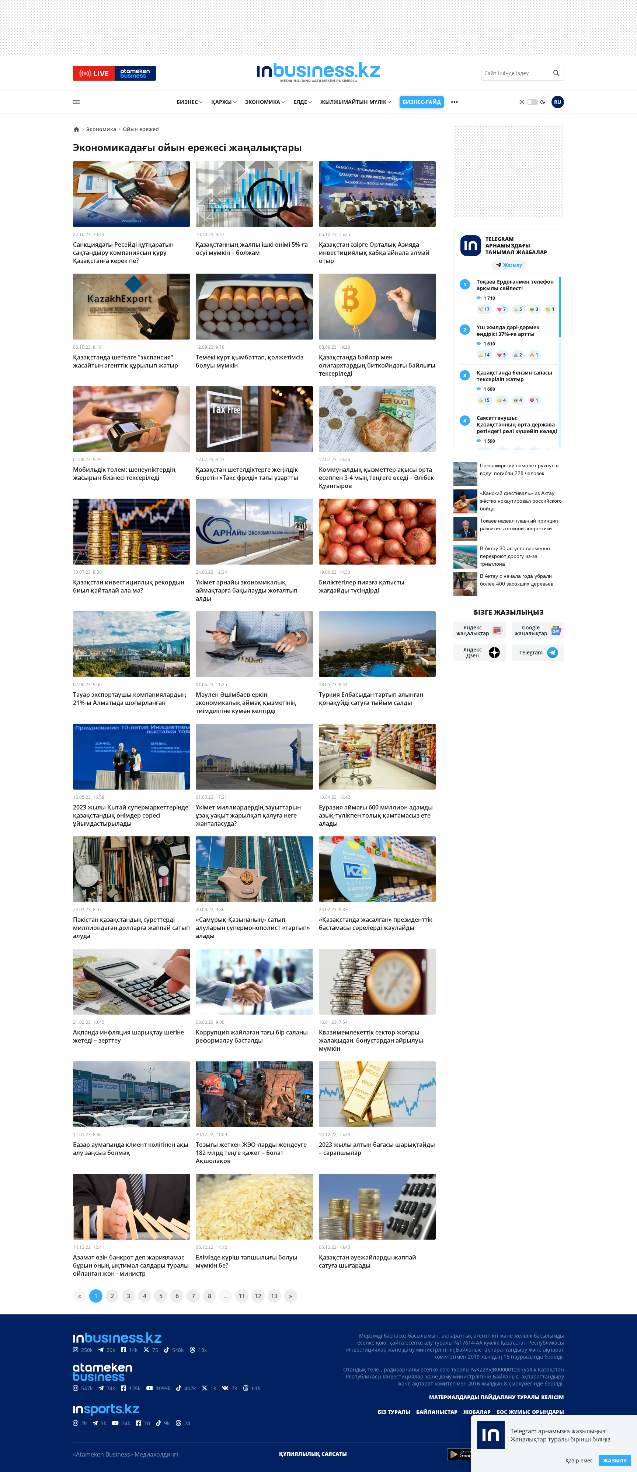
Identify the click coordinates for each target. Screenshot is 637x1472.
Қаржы (221, 101)
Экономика (262, 101)
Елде (300, 101)
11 (242, 1296)
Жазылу (615, 1460)
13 (274, 1296)
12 (258, 1296)
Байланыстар (436, 1411)
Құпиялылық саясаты (313, 1453)
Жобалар (477, 1411)
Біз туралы (394, 1411)
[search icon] (556, 73)
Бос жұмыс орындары (530, 1411)
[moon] (543, 102)
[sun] (522, 102)
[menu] (76, 102)
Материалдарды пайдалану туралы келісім (496, 1397)
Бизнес (187, 101)
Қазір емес (579, 1460)
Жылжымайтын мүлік (353, 101)
